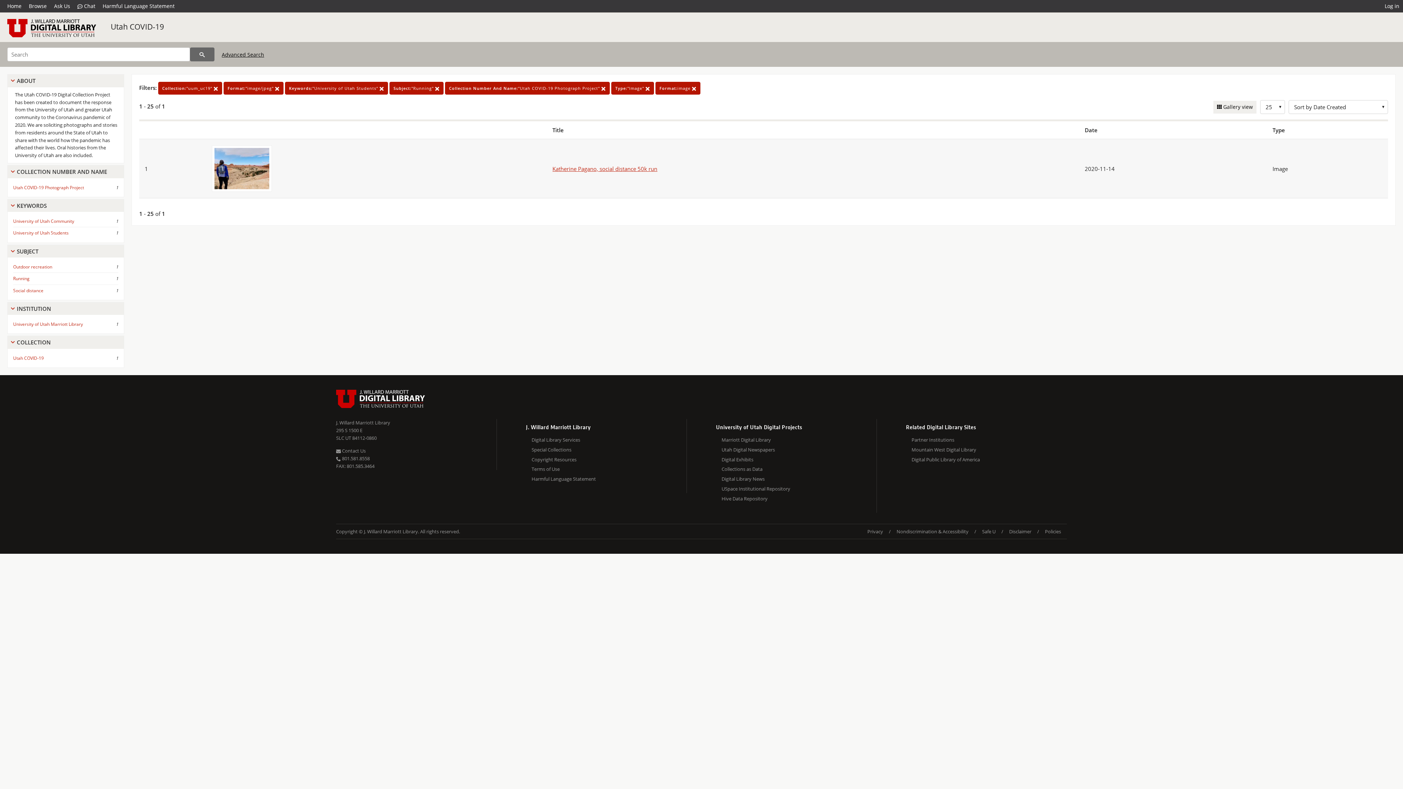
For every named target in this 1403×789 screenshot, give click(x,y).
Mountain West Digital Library (944, 449)
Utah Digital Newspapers (748, 449)
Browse (38, 6)
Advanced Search (243, 54)
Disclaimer (1020, 531)
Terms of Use (546, 469)
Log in (1392, 6)
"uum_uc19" (188, 88)
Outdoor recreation (32, 267)
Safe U (989, 531)
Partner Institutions (933, 440)
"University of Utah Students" (334, 88)
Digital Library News (743, 479)
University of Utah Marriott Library (48, 324)
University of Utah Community (43, 221)
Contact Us (353, 450)
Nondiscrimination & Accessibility (933, 531)
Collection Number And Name (62, 171)
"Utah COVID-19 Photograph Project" (525, 88)
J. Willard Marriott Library (363, 422)
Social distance (28, 290)
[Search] (202, 54)
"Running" (414, 88)
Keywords (32, 205)
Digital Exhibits (737, 459)
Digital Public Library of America (946, 459)
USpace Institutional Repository (756, 488)
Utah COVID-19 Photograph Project (48, 187)
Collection (34, 342)
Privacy (875, 531)
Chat (89, 6)
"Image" (630, 88)
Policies (1053, 531)
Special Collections (551, 449)
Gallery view (1237, 106)
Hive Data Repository (745, 498)
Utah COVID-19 (137, 27)
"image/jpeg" (251, 88)
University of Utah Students (41, 233)
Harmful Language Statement (139, 6)
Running (21, 278)
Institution (34, 308)
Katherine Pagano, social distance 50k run (604, 168)
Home (14, 6)
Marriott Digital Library (746, 440)
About (26, 80)
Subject (27, 251)
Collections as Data (742, 469)
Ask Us (62, 6)
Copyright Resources (554, 459)
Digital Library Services (556, 440)
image (675, 88)
